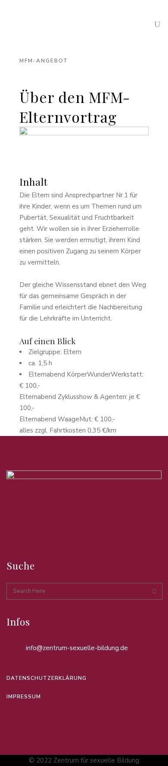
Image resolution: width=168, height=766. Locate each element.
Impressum (23, 696)
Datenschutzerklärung (46, 678)
